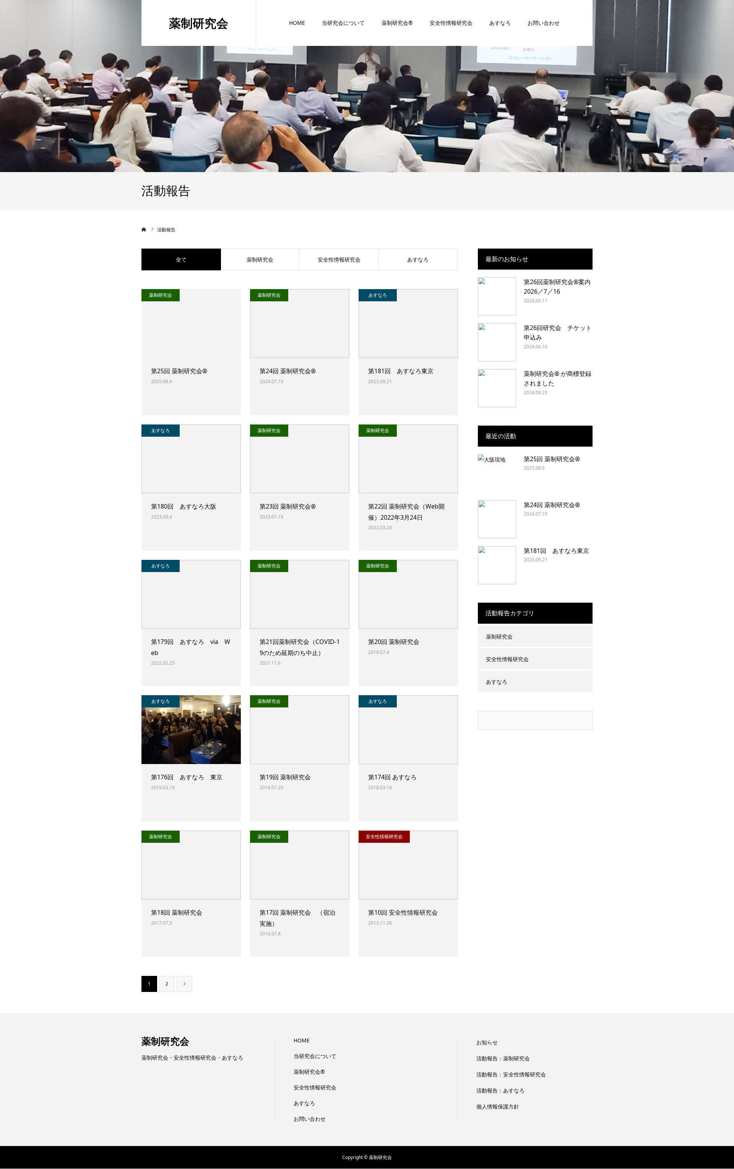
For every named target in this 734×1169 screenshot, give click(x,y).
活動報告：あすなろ (500, 1090)
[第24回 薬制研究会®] (299, 323)
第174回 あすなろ (392, 777)
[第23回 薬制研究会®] (299, 458)
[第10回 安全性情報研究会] (408, 865)
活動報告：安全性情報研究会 (511, 1074)
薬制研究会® (397, 22)
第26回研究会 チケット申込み (558, 333)
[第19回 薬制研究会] (299, 729)
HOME (297, 22)
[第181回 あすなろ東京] (408, 323)
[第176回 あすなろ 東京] (191, 729)
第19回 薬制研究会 (285, 777)
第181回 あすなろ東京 (401, 371)
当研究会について (343, 22)
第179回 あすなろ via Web (190, 647)
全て (181, 259)
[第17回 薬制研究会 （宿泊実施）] (299, 865)
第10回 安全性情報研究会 (403, 912)
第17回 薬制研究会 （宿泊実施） (297, 918)
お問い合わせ (544, 22)
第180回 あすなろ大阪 (183, 506)
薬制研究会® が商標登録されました (557, 378)
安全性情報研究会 (451, 22)
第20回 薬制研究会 (393, 641)
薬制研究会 (198, 23)
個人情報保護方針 (497, 1106)
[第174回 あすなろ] (408, 729)
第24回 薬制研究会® (288, 371)
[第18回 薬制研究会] (191, 865)
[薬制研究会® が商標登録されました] (497, 388)
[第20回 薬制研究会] (408, 594)
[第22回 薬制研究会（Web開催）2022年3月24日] (408, 458)
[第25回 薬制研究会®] (191, 323)
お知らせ (487, 1042)
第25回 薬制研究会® (179, 371)
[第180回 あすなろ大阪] (191, 458)
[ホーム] (144, 229)
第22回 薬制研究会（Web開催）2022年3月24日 (406, 512)
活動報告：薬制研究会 (503, 1058)
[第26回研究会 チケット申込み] (497, 342)
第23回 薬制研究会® (288, 506)
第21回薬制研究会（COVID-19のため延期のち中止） (300, 647)
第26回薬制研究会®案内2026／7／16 (557, 287)
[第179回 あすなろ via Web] (191, 594)
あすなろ (500, 22)
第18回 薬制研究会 (176, 912)
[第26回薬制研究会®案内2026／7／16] (497, 296)
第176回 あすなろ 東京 (190, 777)
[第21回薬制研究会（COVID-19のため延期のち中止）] (299, 594)
